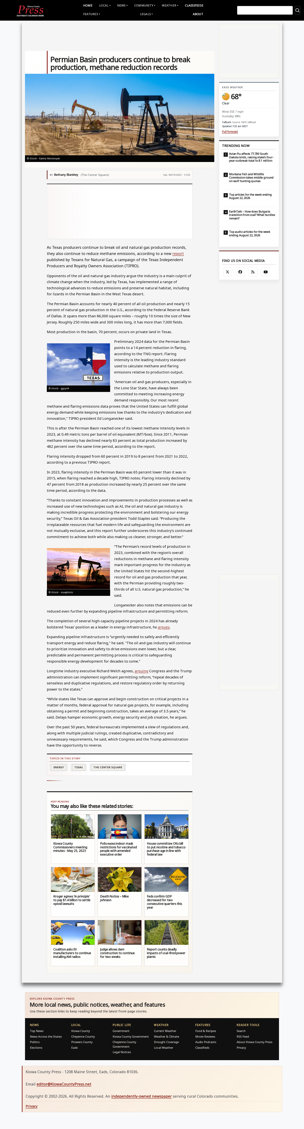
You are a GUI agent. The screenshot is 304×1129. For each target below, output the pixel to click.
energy (58, 767)
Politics (35, 1042)
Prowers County (82, 1042)
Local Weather (163, 1048)
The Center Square (107, 767)
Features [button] (90, 14)
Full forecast (230, 131)
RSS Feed (243, 1036)
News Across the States (46, 1036)
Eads (74, 1048)
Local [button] (103, 5)
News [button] (121, 5)
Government (121, 1031)
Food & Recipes (205, 1031)
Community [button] (143, 5)
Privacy (241, 1048)
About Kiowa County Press (254, 1042)
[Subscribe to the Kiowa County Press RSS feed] (253, 272)
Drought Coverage (166, 1042)
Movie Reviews (205, 1036)
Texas (78, 767)
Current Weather (165, 1031)
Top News (36, 1031)
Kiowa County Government (131, 1036)
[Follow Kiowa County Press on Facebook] (240, 272)
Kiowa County (80, 1031)
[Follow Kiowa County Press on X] (227, 272)
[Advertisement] (141, 211)
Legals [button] (145, 14)
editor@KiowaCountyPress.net (64, 1084)
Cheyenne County (83, 1036)
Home (88, 5)
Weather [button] (169, 5)
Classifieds (194, 5)
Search (241, 1031)
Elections (36, 1048)
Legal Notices (122, 1052)
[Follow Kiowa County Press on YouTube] (265, 272)
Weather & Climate (166, 1036)
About (198, 14)
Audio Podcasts (205, 1042)
